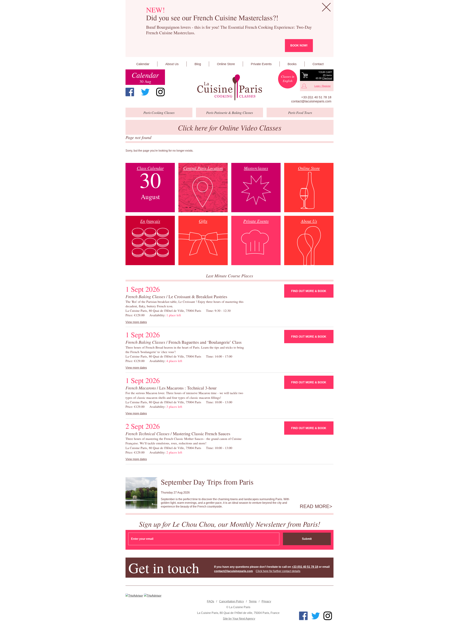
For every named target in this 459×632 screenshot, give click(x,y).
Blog (198, 64)
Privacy (266, 601)
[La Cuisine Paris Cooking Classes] (229, 87)
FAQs (210, 601)
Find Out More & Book (308, 291)
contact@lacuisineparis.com (311, 101)
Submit (307, 538)
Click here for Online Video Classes (229, 127)
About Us (172, 64)
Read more (314, 506)
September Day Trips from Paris (207, 482)
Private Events (261, 64)
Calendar (142, 64)
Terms (253, 601)
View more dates (136, 322)
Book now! (298, 45)
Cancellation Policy (231, 601)
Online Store (226, 64)
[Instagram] (160, 92)
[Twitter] (145, 92)
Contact (318, 64)
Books (292, 64)
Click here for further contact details (278, 571)
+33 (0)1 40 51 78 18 (316, 97)
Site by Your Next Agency (239, 618)
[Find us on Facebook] (130, 92)
